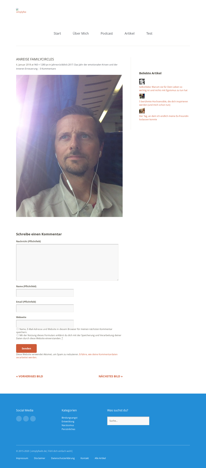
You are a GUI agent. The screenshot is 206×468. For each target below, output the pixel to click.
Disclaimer (39, 458)
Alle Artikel (100, 458)
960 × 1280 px (41, 64)
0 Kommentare (48, 68)
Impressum (22, 458)
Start (57, 33)
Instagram (19, 418)
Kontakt (85, 458)
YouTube (26, 418)
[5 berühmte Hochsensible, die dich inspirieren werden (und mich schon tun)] (142, 98)
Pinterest (33, 418)
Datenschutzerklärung (63, 458)
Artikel (130, 33)
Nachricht (28, 241)
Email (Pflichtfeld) (26, 301)
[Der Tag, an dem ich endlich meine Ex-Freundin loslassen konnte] (142, 112)
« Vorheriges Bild (29, 376)
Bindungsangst (69, 417)
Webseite (21, 317)
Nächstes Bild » (111, 376)
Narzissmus (68, 425)
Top (187, 458)
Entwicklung (68, 421)
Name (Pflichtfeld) (26, 286)
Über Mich (81, 33)
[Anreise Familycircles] (69, 216)
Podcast (107, 33)
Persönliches (68, 429)
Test (149, 33)
